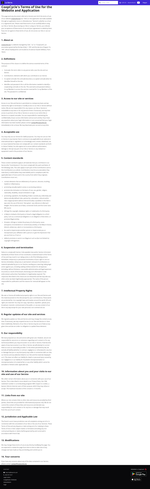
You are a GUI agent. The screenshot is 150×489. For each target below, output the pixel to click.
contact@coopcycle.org (38, 123)
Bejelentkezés (132, 2)
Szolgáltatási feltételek (9, 480)
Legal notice (6, 477)
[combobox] (109, 2)
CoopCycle (141, 469)
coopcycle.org (15, 19)
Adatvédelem (7, 482)
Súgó (4, 484)
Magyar (145, 2)
